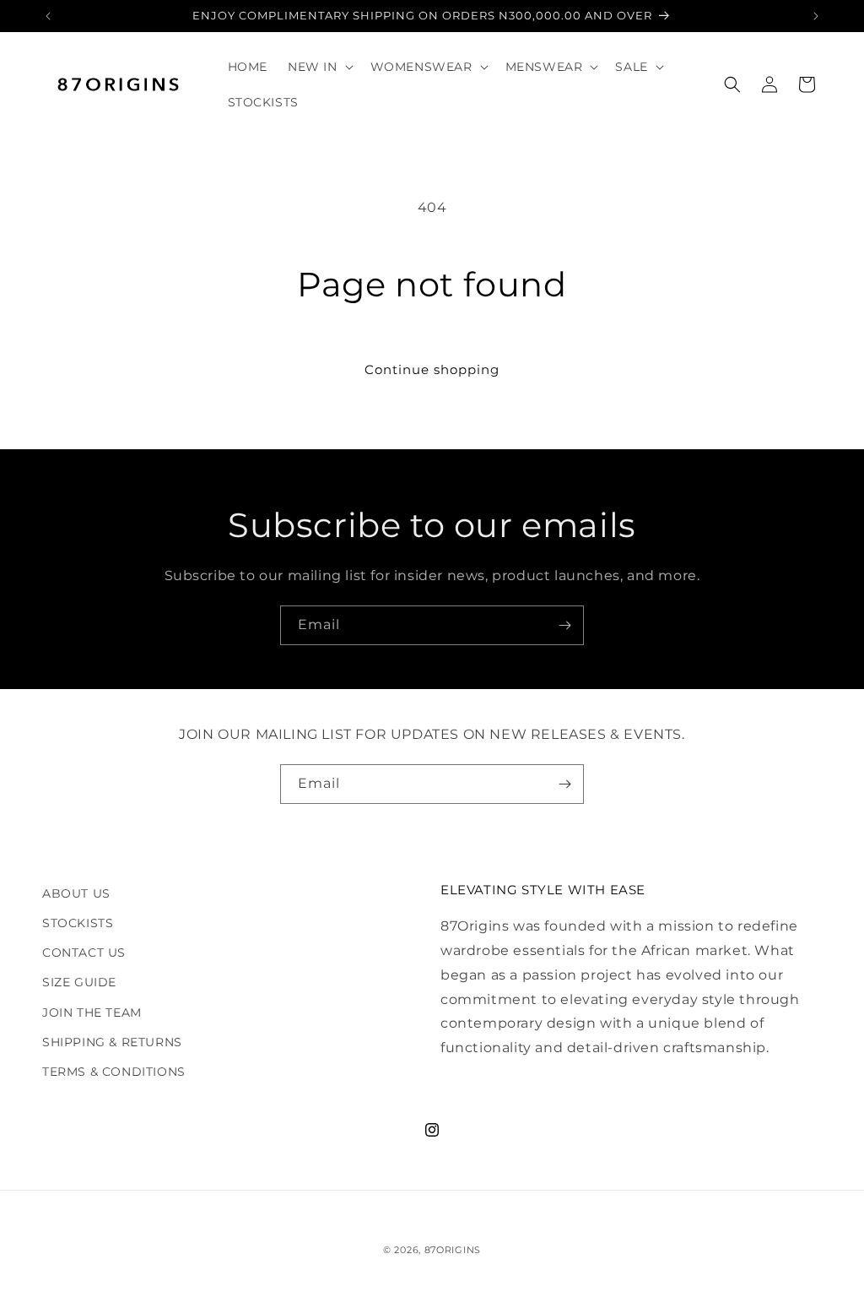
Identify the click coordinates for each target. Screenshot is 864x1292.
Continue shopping (432, 369)
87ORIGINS (452, 1250)
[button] (319, 66)
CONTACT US (84, 952)
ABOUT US (76, 893)
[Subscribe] (564, 625)
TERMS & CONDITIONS (114, 1071)
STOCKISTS (77, 923)
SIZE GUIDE (79, 982)
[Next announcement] (815, 16)
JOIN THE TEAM (92, 1012)
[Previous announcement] (48, 16)
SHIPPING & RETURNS (112, 1042)
